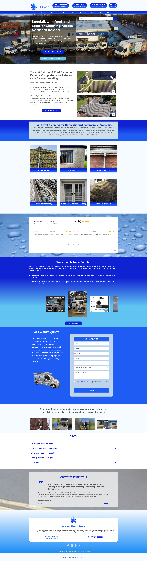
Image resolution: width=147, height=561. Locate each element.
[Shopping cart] (108, 13)
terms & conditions (85, 381)
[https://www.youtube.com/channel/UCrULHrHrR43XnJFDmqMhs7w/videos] (80, 545)
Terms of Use (61, 551)
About (73, 13)
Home (34, 13)
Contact (83, 13)
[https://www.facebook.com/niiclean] (68, 545)
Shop (53, 13)
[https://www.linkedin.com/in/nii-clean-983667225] (76, 545)
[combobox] (75, 353)
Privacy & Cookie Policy (73, 551)
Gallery (93, 13)
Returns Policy (85, 551)
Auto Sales (63, 13)
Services (44, 13)
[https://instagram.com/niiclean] (72, 545)
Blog (101, 13)
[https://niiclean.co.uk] (40, 5)
